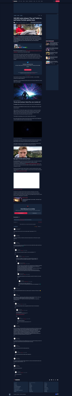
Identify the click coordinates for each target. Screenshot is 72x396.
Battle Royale (19, 46)
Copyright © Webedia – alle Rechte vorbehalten (20, 394)
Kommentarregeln (21, 219)
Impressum (15, 385)
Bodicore (22, 352)
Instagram (30, 386)
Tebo (22, 310)
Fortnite (16, 36)
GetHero (45, 386)
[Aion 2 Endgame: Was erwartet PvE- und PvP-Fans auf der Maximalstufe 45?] (48, 48)
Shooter (22, 46)
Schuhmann (16, 22)
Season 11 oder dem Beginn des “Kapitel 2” (33, 163)
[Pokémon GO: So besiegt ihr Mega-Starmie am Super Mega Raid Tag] (48, 62)
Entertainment (30, 1)
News (21, 1)
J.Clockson (23, 256)
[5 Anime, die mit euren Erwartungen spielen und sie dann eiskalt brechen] (48, 57)
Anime (34, 1)
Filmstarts (45, 390)
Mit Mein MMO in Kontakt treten (18, 390)
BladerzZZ (22, 372)
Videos (24, 1)
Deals (39, 1)
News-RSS (30, 390)
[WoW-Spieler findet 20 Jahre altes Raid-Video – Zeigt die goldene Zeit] (48, 53)
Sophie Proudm (26, 281)
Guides (42, 1)
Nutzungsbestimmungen (17, 386)
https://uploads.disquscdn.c (20, 314)
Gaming (27, 1)
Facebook (30, 385)
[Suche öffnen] (54, 1)
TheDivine (22, 250)
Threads (30, 387)
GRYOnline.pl (46, 387)
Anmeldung (57, 1)
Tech (36, 1)
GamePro (45, 385)
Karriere (15, 391)
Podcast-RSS (31, 391)
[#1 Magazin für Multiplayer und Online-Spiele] (15, 1)
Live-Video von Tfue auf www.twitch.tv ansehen (18, 189)
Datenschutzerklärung (17, 387)
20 (38, 15)
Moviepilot (45, 391)
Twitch (21, 15)
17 (40, 15)
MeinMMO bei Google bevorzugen (36, 22)
